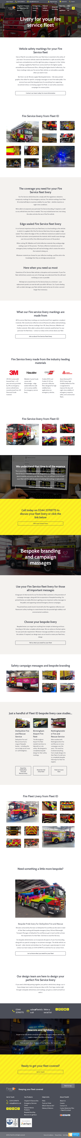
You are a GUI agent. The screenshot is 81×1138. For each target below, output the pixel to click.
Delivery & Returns (47, 1108)
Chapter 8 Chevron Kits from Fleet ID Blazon (23, 8)
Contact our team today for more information (40, 93)
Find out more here (58, 770)
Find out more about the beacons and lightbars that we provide (40, 1043)
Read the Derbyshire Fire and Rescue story (23, 770)
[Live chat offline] (73, 1134)
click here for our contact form (54, 948)
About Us (68, 8)
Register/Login (52, 2)
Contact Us (63, 1106)
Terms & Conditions (48, 1135)
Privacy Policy (58, 1135)
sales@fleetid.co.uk (33, 2)
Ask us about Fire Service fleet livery (40, 336)
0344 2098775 (20, 2)
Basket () (63, 2)
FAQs (43, 1101)
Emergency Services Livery (36, 8)
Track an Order (46, 1103)
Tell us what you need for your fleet (40, 643)
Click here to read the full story (50, 936)
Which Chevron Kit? (48, 1106)
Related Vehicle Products (45, 8)
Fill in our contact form (40, 523)
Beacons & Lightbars (30, 1115)
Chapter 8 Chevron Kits (31, 1101)
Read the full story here (41, 770)
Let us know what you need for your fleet (40, 953)
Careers (62, 1103)
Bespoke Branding (29, 1112)
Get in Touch (41, 1072)
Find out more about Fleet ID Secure (40, 487)
